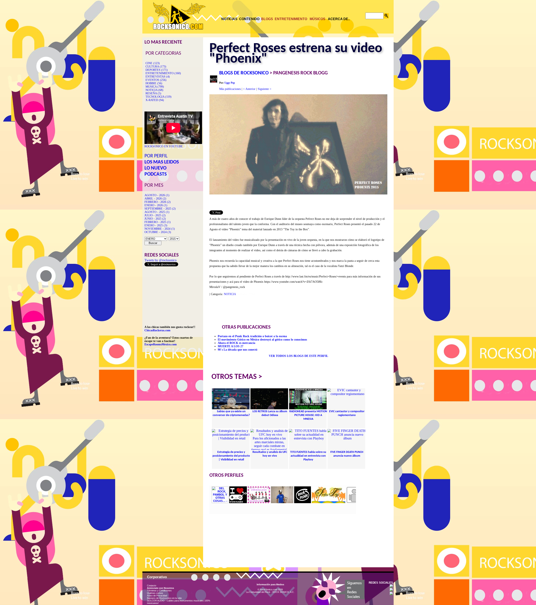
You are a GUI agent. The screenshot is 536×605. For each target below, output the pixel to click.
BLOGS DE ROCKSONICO (244, 73)
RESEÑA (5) (153, 93)
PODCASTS (155, 174)
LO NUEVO (155, 168)
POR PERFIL (156, 156)
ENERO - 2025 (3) (155, 225)
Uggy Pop (229, 82)
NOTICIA (230, 294)
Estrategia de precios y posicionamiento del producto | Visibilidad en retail (231, 456)
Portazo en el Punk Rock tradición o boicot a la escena (252, 336)
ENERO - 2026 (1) (155, 205)
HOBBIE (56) (154, 83)
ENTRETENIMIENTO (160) (163, 73)
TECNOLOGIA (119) (158, 96)
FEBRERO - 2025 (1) (157, 222)
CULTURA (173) (156, 66)
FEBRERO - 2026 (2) (157, 201)
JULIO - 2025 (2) (155, 215)
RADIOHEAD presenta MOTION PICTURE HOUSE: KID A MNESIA (308, 415)
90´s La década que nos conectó (237, 349)
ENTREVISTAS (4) (158, 76)
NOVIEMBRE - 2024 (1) (159, 228)
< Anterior (249, 89)
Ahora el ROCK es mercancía (236, 343)
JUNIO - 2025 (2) (155, 218)
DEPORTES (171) (157, 69)
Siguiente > (264, 89)
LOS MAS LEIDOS (161, 162)
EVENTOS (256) (156, 80)
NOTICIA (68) (154, 90)
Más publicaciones (230, 89)
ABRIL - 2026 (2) (155, 198)
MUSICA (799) (155, 86)
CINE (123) (153, 63)
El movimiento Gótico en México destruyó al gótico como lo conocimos (262, 339)
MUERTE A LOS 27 (230, 346)
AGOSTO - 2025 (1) (156, 212)
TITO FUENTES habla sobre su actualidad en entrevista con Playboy (308, 456)
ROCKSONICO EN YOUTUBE (163, 146)
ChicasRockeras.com (157, 330)
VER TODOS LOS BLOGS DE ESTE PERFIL (298, 356)
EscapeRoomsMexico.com (160, 344)
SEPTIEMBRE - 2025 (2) (160, 208)
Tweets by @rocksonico (160, 260)
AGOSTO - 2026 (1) (156, 195)
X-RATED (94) (155, 100)
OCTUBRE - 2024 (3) (157, 232)
